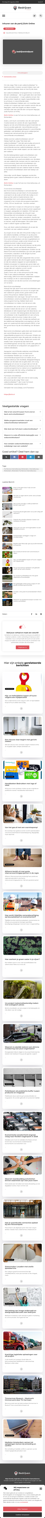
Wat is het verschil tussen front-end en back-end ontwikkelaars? (22, 413)
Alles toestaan (22, 1509)
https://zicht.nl (9, 394)
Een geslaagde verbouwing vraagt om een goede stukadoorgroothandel (26, 584)
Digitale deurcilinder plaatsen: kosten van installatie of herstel (26, 520)
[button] (41, 1489)
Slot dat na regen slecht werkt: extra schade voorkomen (27, 496)
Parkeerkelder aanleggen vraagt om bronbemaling (24, 536)
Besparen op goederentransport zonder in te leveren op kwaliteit (27, 600)
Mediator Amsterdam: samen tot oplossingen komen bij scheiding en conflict (20, 1444)
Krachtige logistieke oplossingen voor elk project (21, 1355)
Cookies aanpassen (22, 1515)
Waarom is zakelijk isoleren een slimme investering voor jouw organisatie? (22, 1048)
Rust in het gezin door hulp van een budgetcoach (24, 488)
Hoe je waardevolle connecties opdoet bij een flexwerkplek (21, 1223)
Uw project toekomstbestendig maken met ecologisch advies (21, 1004)
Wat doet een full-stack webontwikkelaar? (22, 429)
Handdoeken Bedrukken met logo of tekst (20, 784)
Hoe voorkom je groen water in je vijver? (22, 959)
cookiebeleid (24, 1502)
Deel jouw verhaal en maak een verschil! (22, 633)
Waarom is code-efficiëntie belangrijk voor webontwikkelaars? (22, 436)
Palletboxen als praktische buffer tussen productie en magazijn (22, 1092)
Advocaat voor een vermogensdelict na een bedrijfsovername (27, 528)
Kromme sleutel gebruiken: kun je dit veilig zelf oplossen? (28, 512)
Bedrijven (9, 28)
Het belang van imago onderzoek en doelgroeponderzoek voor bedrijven (20, 1311)
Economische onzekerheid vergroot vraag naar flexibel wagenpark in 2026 (21, 1136)
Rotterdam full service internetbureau (24, 471)
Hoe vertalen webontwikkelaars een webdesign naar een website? (22, 445)
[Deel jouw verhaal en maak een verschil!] (22, 626)
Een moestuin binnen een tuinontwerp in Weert (26, 552)
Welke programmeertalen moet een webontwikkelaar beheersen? (22, 421)
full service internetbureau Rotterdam (16, 469)
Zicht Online (8, 115)
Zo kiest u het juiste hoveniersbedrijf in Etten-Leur (27, 592)
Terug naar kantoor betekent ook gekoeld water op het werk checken (26, 568)
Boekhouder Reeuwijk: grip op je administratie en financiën (27, 544)
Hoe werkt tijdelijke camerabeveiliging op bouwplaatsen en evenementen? (22, 916)
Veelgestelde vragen (10, 76)
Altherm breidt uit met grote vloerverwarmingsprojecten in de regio (22, 872)
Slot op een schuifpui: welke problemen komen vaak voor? (25, 504)
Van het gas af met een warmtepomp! (21, 827)
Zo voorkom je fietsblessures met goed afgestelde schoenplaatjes (25, 576)
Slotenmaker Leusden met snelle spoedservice (19, 1267)
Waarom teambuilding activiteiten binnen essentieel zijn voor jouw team (21, 1180)
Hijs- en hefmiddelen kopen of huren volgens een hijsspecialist (27, 560)
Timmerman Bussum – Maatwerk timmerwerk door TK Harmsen (19, 1399)
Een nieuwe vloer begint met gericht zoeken (21, 740)
